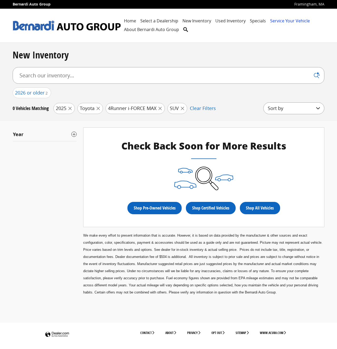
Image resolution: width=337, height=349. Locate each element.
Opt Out (216, 333)
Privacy (192, 333)
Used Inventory (230, 21)
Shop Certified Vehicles (210, 208)
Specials (258, 21)
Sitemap (241, 333)
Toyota (87, 108)
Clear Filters (203, 108)
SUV (174, 108)
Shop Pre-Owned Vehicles (155, 208)
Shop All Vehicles (260, 208)
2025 (61, 108)
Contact (146, 333)
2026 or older (31, 92)
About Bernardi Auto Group (151, 29)
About (169, 333)
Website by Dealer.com (57, 334)
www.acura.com (271, 333)
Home (130, 21)
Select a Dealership (159, 21)
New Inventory (196, 21)
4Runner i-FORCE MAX (132, 108)
